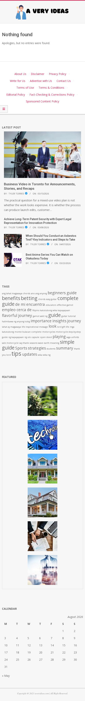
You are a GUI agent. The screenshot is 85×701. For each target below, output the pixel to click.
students (51, 348)
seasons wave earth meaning (44, 343)
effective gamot (65, 305)
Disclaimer (37, 74)
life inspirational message (35, 326)
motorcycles (48, 331)
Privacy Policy (57, 74)
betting (29, 298)
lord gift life (63, 326)
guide (54, 315)
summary (64, 348)
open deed (46, 337)
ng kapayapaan (16, 337)
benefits (11, 298)
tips (16, 353)
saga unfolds (72, 337)
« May (6, 676)
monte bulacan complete (28, 331)
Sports (21, 348)
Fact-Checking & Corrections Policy (51, 94)
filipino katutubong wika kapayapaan (51, 310)
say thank (24, 343)
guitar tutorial (68, 316)
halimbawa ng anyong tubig (16, 321)
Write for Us (17, 81)
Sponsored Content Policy (42, 101)
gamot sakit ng (40, 316)
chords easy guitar (47, 299)
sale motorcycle (10, 343)
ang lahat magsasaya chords (16, 293)
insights (59, 320)
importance (41, 320)
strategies (37, 348)
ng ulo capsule (32, 337)
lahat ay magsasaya (11, 326)
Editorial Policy (15, 94)
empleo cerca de (17, 309)
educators (51, 305)
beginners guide (62, 292)
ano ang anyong (39, 293)
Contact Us (64, 81)
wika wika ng (44, 354)
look (52, 326)
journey (74, 320)
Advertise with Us (41, 81)
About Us (20, 74)
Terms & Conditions (51, 87)
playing (59, 336)
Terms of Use (25, 87)
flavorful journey (17, 315)
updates (29, 354)
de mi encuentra (30, 304)
